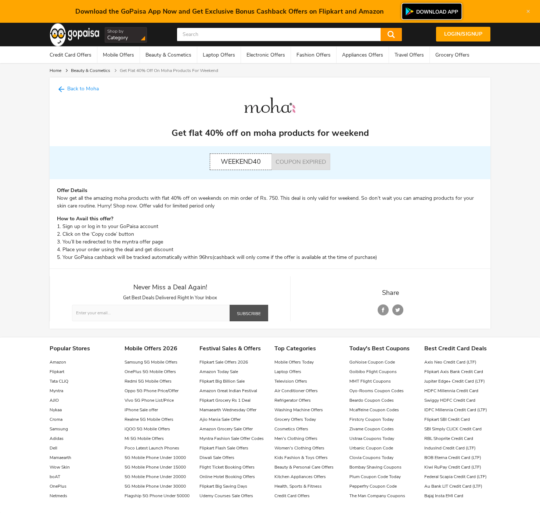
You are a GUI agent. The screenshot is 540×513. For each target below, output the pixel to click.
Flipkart (57, 372)
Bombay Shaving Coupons (375, 467)
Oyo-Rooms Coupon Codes (376, 391)
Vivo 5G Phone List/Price (149, 400)
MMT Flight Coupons (370, 381)
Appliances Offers (362, 54)
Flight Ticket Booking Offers (227, 467)
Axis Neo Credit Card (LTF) (450, 362)
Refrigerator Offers (292, 400)
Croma (56, 419)
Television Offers (290, 381)
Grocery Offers (452, 54)
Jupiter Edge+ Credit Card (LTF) (454, 381)
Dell (53, 448)
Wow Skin (60, 467)
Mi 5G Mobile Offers (144, 438)
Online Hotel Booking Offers (227, 477)
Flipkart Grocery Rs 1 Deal (225, 400)
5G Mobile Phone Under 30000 (155, 486)
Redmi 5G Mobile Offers (148, 381)
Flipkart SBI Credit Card (447, 419)
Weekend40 (241, 161)
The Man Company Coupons (377, 496)
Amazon (58, 362)
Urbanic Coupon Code (371, 448)
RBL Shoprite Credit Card (448, 438)
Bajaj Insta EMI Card (443, 496)
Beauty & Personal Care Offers (304, 467)
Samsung (59, 429)
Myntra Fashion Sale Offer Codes (231, 438)
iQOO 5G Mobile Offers (147, 429)
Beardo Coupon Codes (371, 400)
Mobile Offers (118, 54)
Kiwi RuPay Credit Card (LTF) (452, 467)
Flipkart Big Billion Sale (222, 381)
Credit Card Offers (70, 54)
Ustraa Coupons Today (371, 438)
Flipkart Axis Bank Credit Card (453, 372)
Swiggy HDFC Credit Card (449, 400)
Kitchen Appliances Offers (300, 477)
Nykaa (56, 410)
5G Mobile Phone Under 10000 (155, 457)
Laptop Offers (219, 54)
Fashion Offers (313, 54)
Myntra (56, 391)
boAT (55, 477)
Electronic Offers (265, 54)
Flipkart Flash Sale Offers (223, 448)
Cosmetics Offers (291, 429)
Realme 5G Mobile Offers (149, 419)
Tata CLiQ (59, 381)
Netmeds (58, 496)
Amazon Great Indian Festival (228, 391)
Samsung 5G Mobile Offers (151, 362)
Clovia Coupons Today (371, 457)
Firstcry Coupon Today (371, 419)
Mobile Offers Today (294, 362)
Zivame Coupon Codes (371, 429)
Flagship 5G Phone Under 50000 (157, 496)
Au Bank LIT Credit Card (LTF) (453, 486)
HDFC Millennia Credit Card (451, 391)
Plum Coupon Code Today (375, 477)
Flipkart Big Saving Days (223, 486)
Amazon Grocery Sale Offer (226, 429)
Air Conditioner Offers (296, 391)
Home (55, 70)
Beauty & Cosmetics (168, 54)
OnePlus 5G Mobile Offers (150, 372)
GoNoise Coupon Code (372, 362)
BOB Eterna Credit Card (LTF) (452, 457)
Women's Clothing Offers (299, 448)
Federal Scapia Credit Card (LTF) (455, 477)
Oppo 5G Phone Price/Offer (152, 391)
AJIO (54, 400)
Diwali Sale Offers (216, 457)
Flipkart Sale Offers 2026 (223, 362)
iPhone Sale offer (141, 410)
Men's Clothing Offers (295, 438)
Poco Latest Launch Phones (152, 448)
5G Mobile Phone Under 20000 (155, 477)
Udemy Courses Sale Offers (226, 496)
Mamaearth (60, 457)
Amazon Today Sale (218, 372)
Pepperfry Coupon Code (373, 486)
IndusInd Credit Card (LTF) (450, 448)
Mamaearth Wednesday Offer (227, 410)
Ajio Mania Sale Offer (220, 419)
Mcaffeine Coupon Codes (374, 410)
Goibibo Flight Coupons (373, 372)
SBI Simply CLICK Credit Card (453, 429)
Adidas (57, 438)
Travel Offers (409, 54)
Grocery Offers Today (295, 419)
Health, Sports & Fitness (298, 486)
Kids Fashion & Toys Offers (301, 457)
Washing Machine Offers (298, 410)
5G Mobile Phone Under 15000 (155, 467)
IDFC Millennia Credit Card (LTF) (455, 410)
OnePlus (58, 486)
